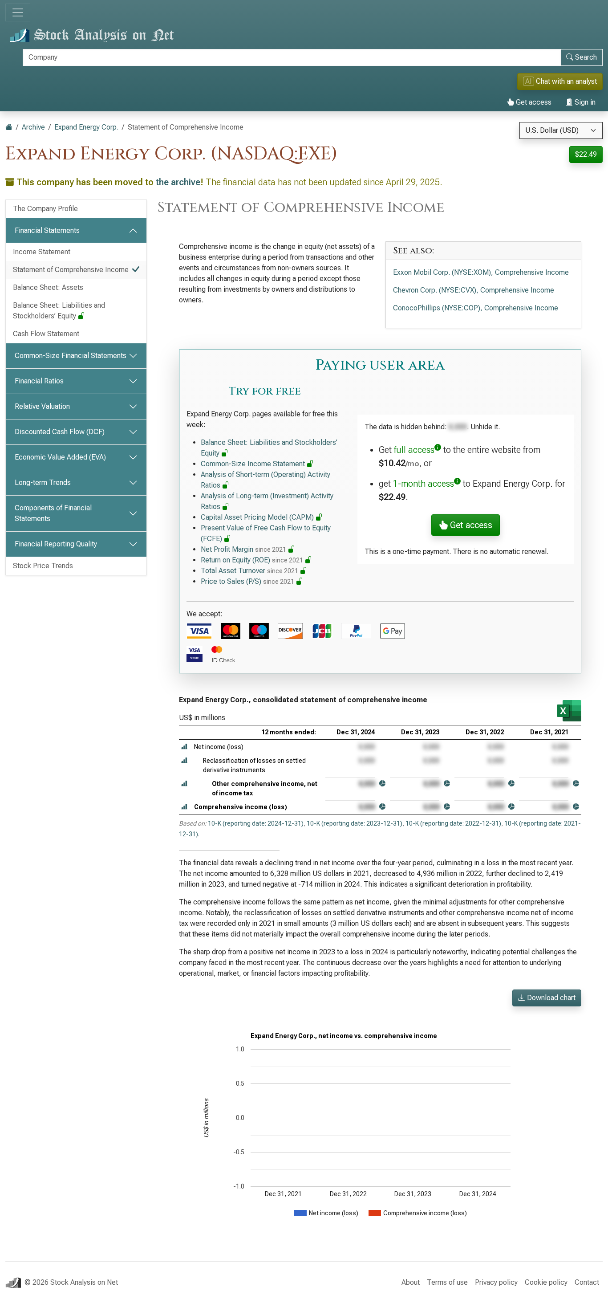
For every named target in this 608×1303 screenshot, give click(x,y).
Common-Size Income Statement (254, 464)
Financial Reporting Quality (56, 544)
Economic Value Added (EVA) (60, 457)
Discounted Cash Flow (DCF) (60, 432)
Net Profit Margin (243, 549)
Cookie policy (546, 1282)
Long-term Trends (43, 482)
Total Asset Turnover (249, 570)
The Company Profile (45, 208)
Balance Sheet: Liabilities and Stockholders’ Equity (59, 310)
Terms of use (447, 1282)
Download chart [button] (550, 998)
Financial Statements (47, 230)
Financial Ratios (39, 381)
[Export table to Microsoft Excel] (569, 710)
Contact (587, 1282)
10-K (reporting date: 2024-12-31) (256, 823)
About (410, 1282)
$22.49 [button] (586, 154)
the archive (178, 182)
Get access (532, 102)
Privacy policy (496, 1282)
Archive (33, 127)
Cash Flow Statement (46, 334)
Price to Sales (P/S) (247, 581)
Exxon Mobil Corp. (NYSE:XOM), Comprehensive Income (481, 272)
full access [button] (414, 449)
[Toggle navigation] (17, 12)
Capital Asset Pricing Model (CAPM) (258, 517)
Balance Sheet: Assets (48, 287)
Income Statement (41, 252)
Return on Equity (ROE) (252, 560)
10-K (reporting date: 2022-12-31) (453, 823)
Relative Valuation (42, 406)
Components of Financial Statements (53, 513)
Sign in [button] (584, 102)
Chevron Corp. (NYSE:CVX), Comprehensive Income (473, 290)
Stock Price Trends (43, 566)
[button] (184, 747)
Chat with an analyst (561, 81)
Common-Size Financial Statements (70, 355)
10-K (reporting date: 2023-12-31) (354, 823)
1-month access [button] (423, 483)
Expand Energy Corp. (86, 127)
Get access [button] (470, 525)
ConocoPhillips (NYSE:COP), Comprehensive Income (475, 308)
